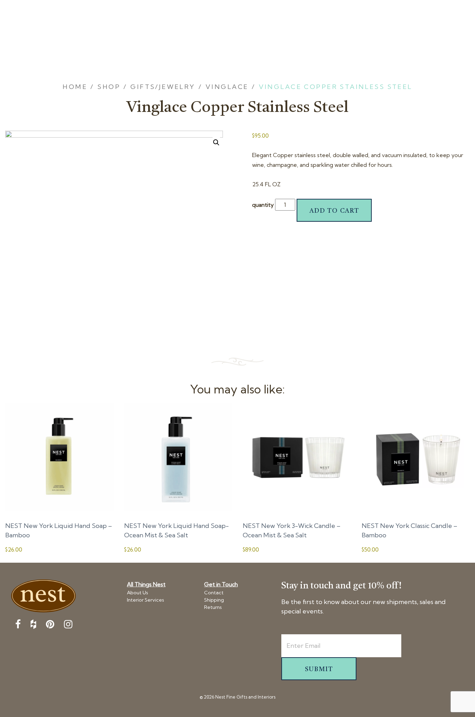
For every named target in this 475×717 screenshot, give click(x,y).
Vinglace (227, 87)
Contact (214, 592)
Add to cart (334, 211)
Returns (213, 607)
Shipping (214, 600)
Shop (108, 87)
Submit (319, 669)
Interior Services (145, 600)
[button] (216, 142)
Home (75, 87)
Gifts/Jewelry (162, 87)
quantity (263, 204)
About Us (137, 592)
